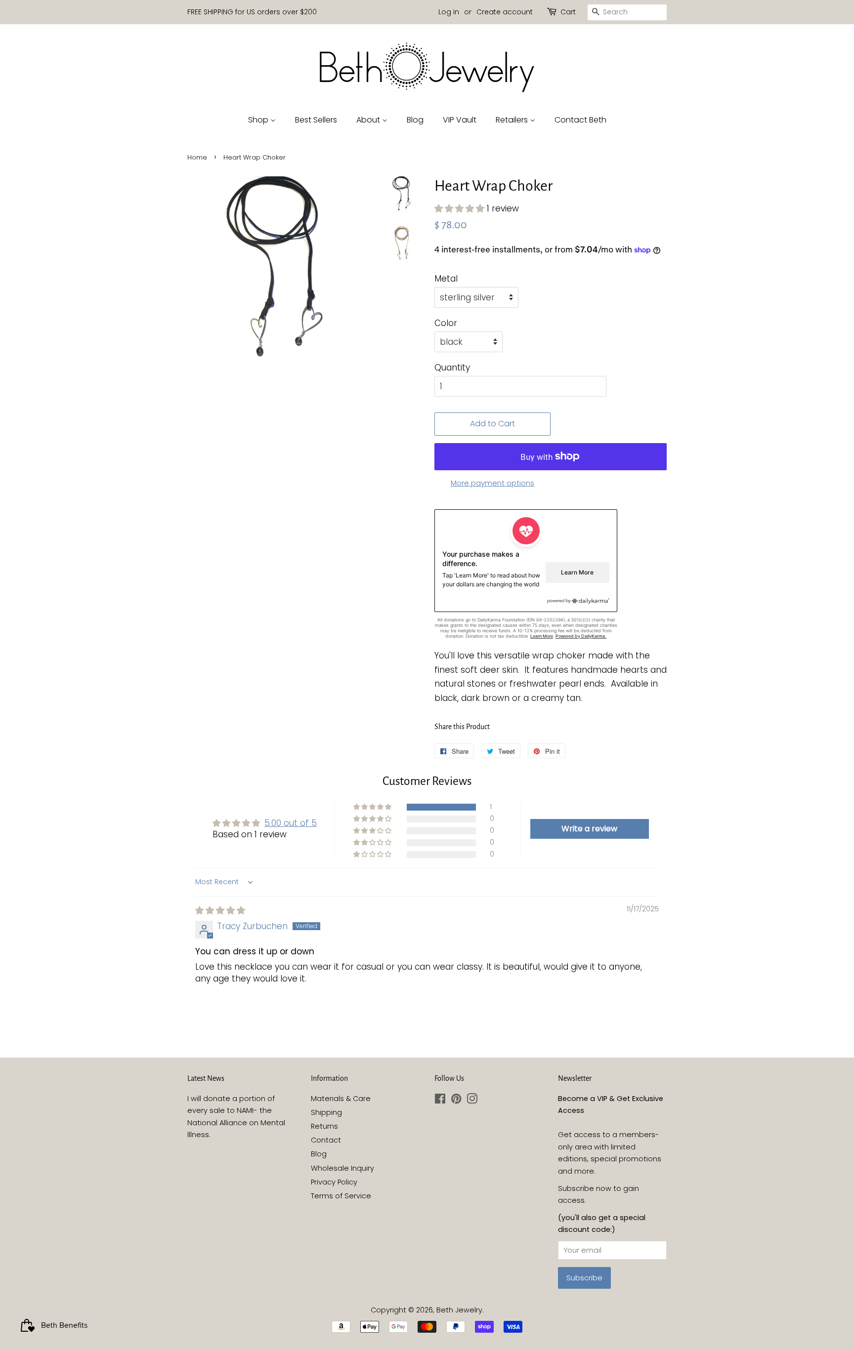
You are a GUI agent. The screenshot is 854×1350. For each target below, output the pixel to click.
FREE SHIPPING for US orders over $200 (252, 12)
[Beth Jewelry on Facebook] (440, 1100)
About (369, 119)
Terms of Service (341, 1196)
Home (197, 157)
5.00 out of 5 (290, 823)
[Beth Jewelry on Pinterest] (456, 1100)
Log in (448, 12)
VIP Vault (459, 119)
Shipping (326, 1112)
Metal (446, 279)
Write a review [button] (589, 828)
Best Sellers (316, 119)
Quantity (452, 367)
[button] (460, 208)
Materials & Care (341, 1099)
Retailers (513, 119)
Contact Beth (580, 119)
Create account (504, 12)
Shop (259, 119)
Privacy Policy (334, 1182)
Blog (415, 119)
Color (445, 323)
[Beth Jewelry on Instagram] (472, 1100)
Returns (324, 1126)
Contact (326, 1140)
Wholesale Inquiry (342, 1168)
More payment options (492, 483)
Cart (568, 12)
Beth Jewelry (459, 1310)
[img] (220, 910)
